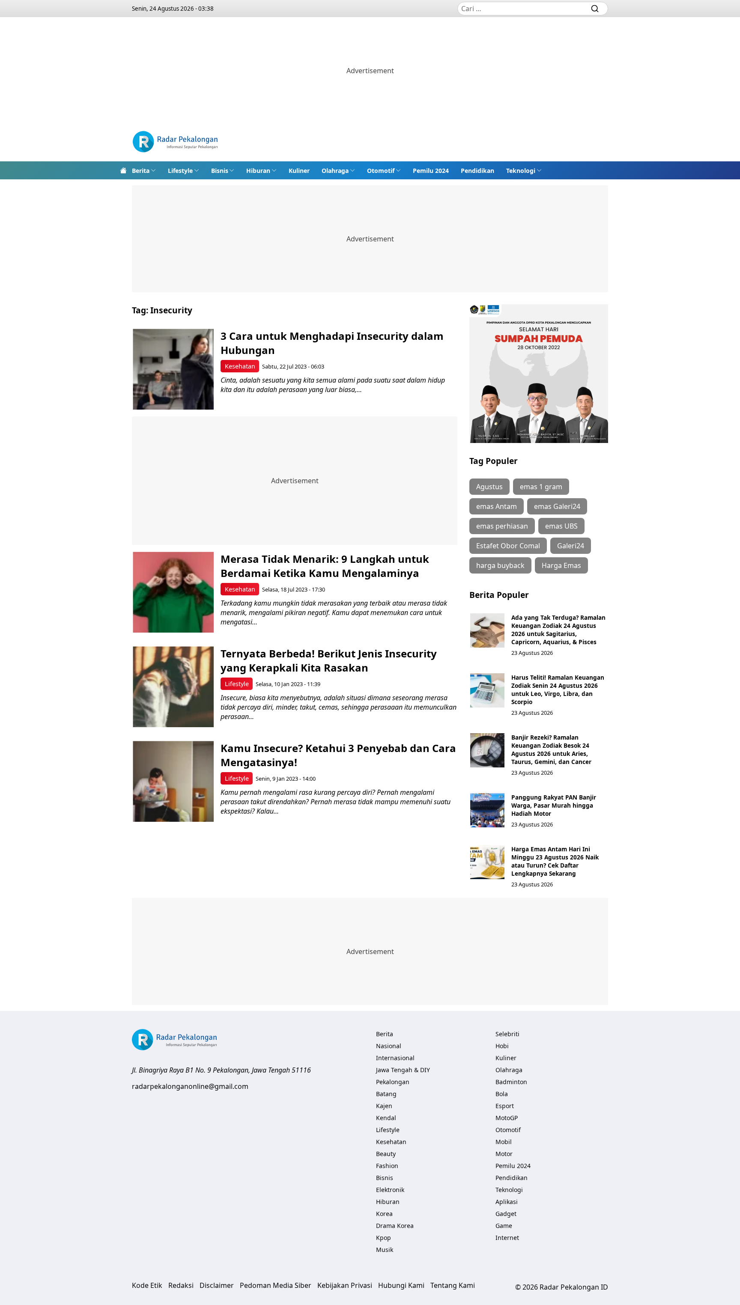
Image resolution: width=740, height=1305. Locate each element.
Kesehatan (240, 366)
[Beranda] (123, 170)
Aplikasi (506, 1202)
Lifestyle (180, 170)
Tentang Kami (452, 1285)
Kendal (386, 1118)
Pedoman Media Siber (275, 1285)
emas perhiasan (502, 526)
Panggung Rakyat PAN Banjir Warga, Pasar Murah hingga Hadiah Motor (553, 805)
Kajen (384, 1106)
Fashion (387, 1166)
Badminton (511, 1082)
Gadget (505, 1214)
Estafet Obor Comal (508, 545)
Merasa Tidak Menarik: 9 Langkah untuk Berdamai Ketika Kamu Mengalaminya (325, 566)
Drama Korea (395, 1226)
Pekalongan (392, 1082)
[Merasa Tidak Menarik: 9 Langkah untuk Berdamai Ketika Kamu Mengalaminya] (173, 592)
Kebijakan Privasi (344, 1285)
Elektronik (390, 1190)
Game (503, 1226)
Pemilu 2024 (431, 170)
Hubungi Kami (401, 1285)
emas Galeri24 (557, 506)
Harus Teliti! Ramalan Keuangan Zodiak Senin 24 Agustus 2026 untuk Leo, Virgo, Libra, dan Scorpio (557, 689)
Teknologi (520, 170)
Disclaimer (217, 1285)
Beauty (386, 1154)
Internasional (395, 1058)
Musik (384, 1250)
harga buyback (500, 565)
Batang (386, 1094)
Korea (384, 1214)
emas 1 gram (541, 486)
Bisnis (219, 170)
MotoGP (506, 1118)
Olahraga (335, 170)
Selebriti (507, 1034)
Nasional (388, 1046)
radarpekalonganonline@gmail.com (190, 1086)
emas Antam (496, 506)
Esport (504, 1106)
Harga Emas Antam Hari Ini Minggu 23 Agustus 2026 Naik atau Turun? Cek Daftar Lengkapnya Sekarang (555, 861)
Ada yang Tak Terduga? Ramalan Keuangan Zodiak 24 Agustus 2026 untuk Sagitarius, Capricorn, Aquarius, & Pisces (558, 629)
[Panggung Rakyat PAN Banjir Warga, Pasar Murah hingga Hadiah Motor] (487, 810)
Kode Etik (147, 1285)
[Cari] (595, 8)
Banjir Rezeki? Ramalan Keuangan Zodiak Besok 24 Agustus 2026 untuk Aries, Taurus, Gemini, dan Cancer (551, 749)
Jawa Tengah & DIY (403, 1070)
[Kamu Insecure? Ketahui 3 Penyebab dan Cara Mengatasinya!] (173, 781)
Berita (140, 170)
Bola (501, 1094)
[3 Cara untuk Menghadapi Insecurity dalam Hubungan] (173, 369)
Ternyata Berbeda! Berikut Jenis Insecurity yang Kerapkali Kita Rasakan (329, 660)
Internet (507, 1238)
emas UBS (561, 526)
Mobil (503, 1142)
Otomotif (380, 170)
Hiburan (258, 170)
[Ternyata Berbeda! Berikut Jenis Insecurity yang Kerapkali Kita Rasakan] (173, 686)
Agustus (489, 486)
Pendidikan (477, 170)
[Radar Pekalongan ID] (175, 143)
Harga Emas (561, 565)
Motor (504, 1154)
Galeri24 (570, 545)
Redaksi (181, 1285)
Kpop (383, 1238)
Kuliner (299, 170)
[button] (144, 170)
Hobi (502, 1046)
